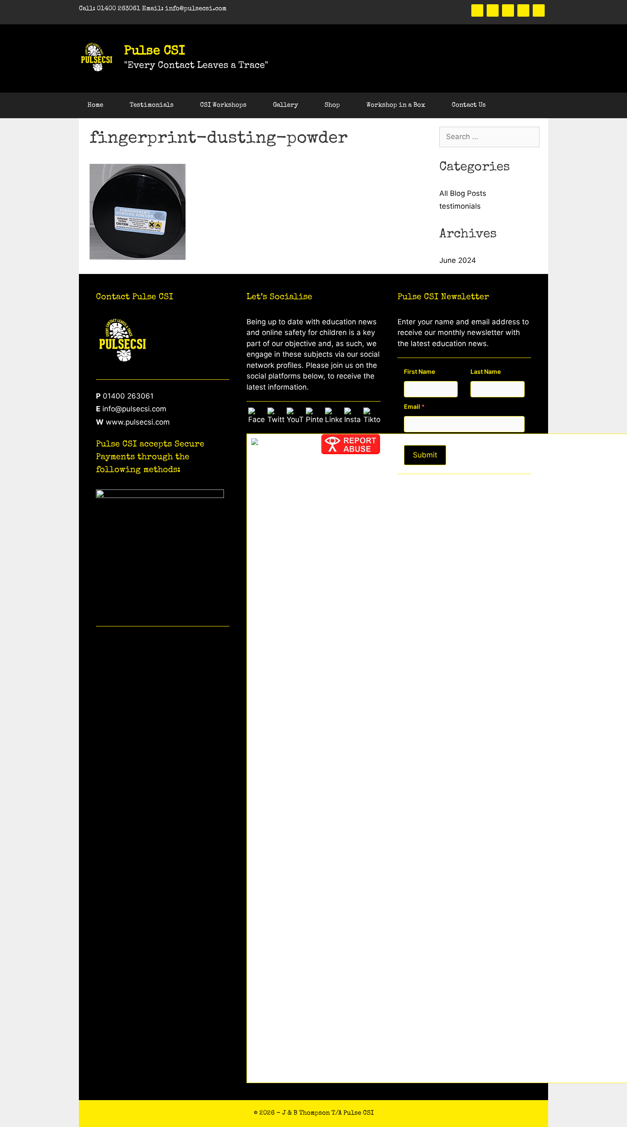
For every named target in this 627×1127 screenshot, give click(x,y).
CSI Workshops (223, 105)
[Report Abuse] (350, 452)
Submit (425, 455)
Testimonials (152, 105)
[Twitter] (493, 10)
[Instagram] (539, 10)
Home (95, 105)
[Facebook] (477, 10)
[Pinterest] (508, 10)
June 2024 (457, 260)
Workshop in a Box (395, 105)
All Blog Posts (462, 193)
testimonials (460, 206)
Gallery (285, 105)
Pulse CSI (154, 51)
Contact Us (469, 105)
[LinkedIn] (523, 10)
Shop (332, 105)
